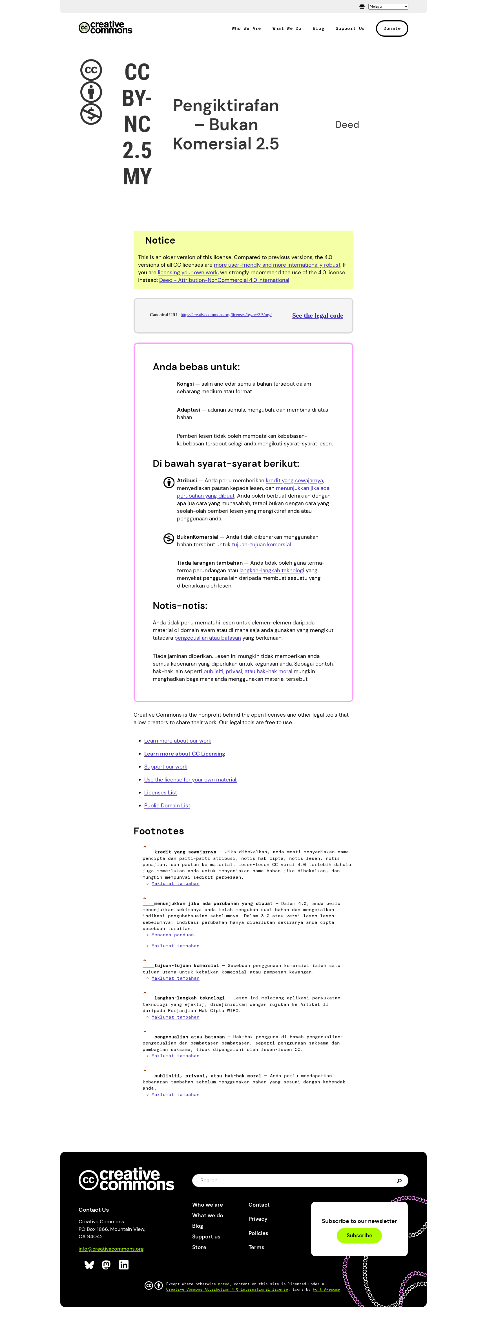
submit (399, 1180)
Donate (392, 28)
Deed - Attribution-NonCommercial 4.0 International (224, 280)
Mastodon (107, 1265)
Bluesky (89, 1265)
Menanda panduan (173, 935)
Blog (318, 28)
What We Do (287, 28)
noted (223, 1284)
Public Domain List (167, 805)
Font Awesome (326, 1289)
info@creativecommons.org (111, 1249)
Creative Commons (105, 28)
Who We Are (246, 28)
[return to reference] (148, 852)
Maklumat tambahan (176, 883)
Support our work (165, 766)
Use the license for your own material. (190, 779)
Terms (256, 1247)
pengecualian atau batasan (207, 637)
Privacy (258, 1218)
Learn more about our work (177, 740)
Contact (259, 1204)
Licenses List (160, 792)
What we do (207, 1215)
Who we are (207, 1204)
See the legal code (317, 315)
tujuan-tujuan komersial (261, 544)
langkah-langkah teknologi (272, 570)
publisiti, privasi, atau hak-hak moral (247, 671)
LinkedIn (124, 1265)
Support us (206, 1236)
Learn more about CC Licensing (184, 753)
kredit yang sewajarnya (294, 480)
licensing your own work (188, 272)
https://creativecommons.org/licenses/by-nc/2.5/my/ (226, 314)
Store (199, 1247)
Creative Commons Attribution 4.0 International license (227, 1289)
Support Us (350, 28)
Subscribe (359, 1235)
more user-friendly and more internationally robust (277, 264)
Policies (258, 1233)
